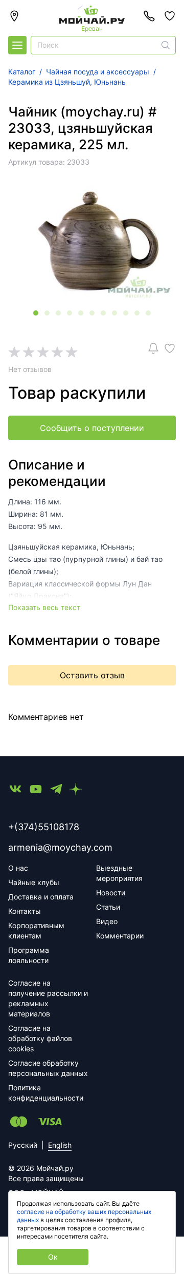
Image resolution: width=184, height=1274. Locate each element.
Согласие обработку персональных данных (48, 1068)
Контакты (24, 911)
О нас (18, 868)
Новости (110, 892)
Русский (22, 1145)
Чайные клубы (33, 882)
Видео (107, 921)
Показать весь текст (44, 607)
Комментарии (120, 935)
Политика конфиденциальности (45, 1092)
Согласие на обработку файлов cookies (40, 1038)
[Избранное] (170, 16)
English (60, 1145)
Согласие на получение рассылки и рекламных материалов (48, 998)
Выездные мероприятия (119, 873)
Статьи (108, 907)
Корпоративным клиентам (36, 930)
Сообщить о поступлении (92, 428)
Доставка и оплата (41, 896)
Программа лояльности (28, 955)
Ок (53, 1256)
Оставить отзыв (92, 675)
